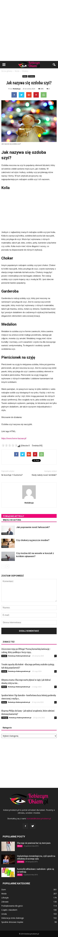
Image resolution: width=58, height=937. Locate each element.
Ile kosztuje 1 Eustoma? (12, 475)
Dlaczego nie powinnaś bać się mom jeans (34, 843)
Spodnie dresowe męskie (12, 922)
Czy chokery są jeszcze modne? (32, 540)
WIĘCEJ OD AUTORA (12, 520)
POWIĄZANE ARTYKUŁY (13, 516)
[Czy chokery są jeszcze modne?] (8, 543)
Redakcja (17, 89)
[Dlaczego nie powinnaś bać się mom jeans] (8, 846)
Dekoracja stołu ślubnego (12, 918)
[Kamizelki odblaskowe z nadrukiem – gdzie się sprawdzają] (8, 872)
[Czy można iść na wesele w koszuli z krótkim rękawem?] (8, 556)
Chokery (31, 76)
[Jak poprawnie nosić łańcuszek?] (8, 530)
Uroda (4, 656)
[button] (54, 64)
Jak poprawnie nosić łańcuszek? (33, 527)
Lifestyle (5, 897)
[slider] (9, 445)
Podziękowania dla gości (12, 905)
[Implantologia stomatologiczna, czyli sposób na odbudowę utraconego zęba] (8, 859)
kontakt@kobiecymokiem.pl (39, 818)
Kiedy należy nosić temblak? (44, 475)
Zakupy (4, 718)
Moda (25, 76)
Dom (3, 889)
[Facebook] (25, 826)
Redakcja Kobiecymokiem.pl (19, 656)
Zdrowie (20, 862)
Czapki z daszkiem (9, 910)
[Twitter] (32, 826)
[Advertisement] (29, 30)
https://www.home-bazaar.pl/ (13, 438)
